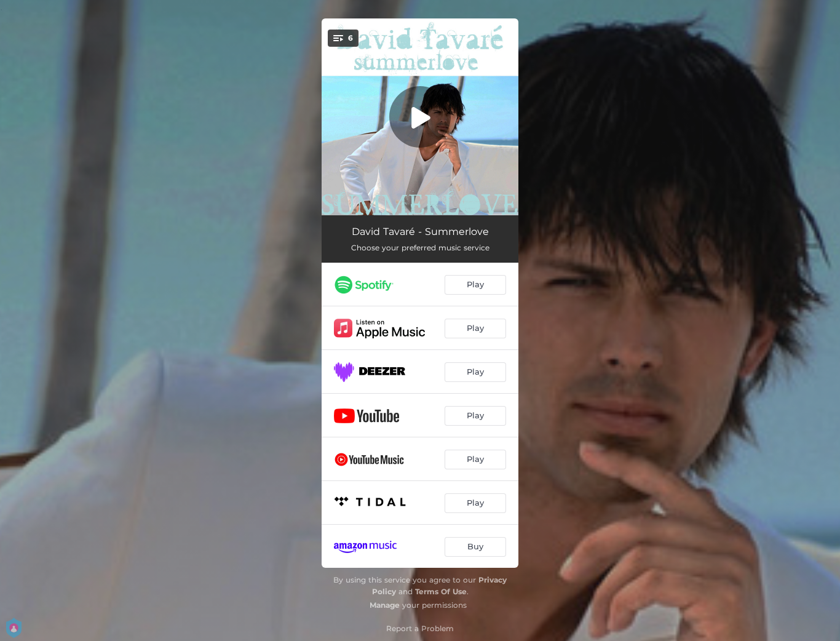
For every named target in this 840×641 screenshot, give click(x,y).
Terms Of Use (441, 591)
